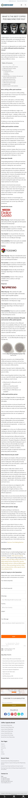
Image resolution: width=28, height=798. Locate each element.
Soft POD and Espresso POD (9, 648)
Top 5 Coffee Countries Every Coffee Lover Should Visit (13, 667)
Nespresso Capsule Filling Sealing (7, 727)
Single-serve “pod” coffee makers (9, 671)
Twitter (8, 714)
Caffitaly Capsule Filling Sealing (7, 731)
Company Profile (6, 84)
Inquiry (2, 751)
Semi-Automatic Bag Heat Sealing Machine (11, 669)
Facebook (5, 714)
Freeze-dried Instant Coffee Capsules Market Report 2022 (13, 661)
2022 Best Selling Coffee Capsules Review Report (12, 658)
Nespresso (7, 74)
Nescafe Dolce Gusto (9, 71)
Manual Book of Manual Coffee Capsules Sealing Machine (13, 663)
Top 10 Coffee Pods (8, 650)
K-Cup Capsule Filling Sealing (6, 725)
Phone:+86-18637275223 (22, 1)
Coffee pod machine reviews (9, 68)
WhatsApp (18, 714)
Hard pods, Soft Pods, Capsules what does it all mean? (13, 678)
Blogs (14, 10)
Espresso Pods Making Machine (15, 542)
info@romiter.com (12, 1)
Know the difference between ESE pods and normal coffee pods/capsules (13, 77)
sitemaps (3, 753)
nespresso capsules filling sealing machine (12, 559)
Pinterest (12, 714)
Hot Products (17, 793)
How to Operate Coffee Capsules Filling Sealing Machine (13, 665)
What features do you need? (9, 81)
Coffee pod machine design (9, 82)
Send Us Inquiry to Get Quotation (10, 86)
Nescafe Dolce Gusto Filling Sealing (7, 737)
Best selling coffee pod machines (10, 66)
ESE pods (17, 643)
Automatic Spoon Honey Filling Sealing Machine (10, 760)
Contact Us (3, 746)
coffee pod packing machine (13, 565)
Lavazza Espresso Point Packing (7, 735)
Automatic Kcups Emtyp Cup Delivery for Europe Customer (12, 766)
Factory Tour (3, 748)
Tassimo (6, 73)
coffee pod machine (11, 643)
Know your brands (7, 70)
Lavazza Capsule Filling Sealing (7, 729)
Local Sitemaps (14, 794)
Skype (22, 714)
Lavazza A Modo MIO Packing (6, 733)
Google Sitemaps (24, 793)
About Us (3, 744)
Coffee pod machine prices (9, 79)
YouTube (15, 714)
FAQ (2, 750)
